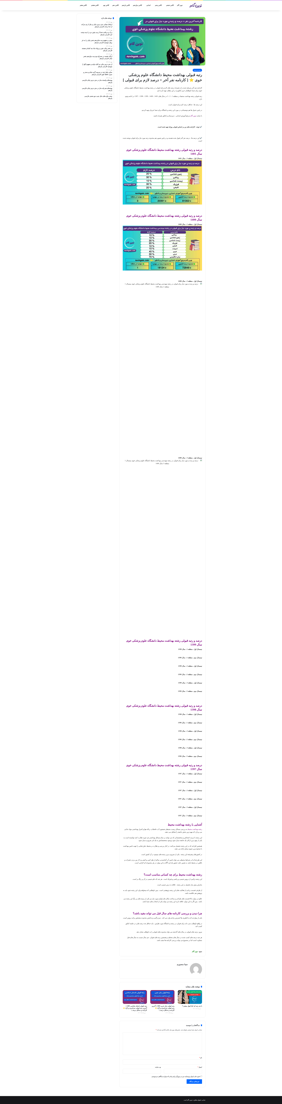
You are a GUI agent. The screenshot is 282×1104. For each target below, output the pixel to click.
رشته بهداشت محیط (195, 829)
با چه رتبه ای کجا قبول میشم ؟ (192, 1006)
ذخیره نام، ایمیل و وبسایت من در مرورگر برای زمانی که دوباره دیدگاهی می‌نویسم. (175, 1076)
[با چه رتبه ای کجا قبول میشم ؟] (190, 997)
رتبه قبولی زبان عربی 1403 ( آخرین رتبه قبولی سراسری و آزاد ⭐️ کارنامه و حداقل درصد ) (163, 1008)
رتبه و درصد (197, 70)
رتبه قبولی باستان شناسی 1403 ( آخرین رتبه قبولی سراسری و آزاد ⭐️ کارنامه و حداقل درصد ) (135, 1008)
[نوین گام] (195, 5)
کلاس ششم (170, 5)
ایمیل (200, 1067)
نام (200, 1058)
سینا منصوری (182, 964)
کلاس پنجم (158, 5)
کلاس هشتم (95, 5)
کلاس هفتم (83, 5)
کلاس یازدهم (126, 5)
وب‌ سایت (158, 1067)
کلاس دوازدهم (137, 5)
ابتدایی (148, 5)
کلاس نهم (106, 5)
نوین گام (180, 5)
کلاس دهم (115, 5)
